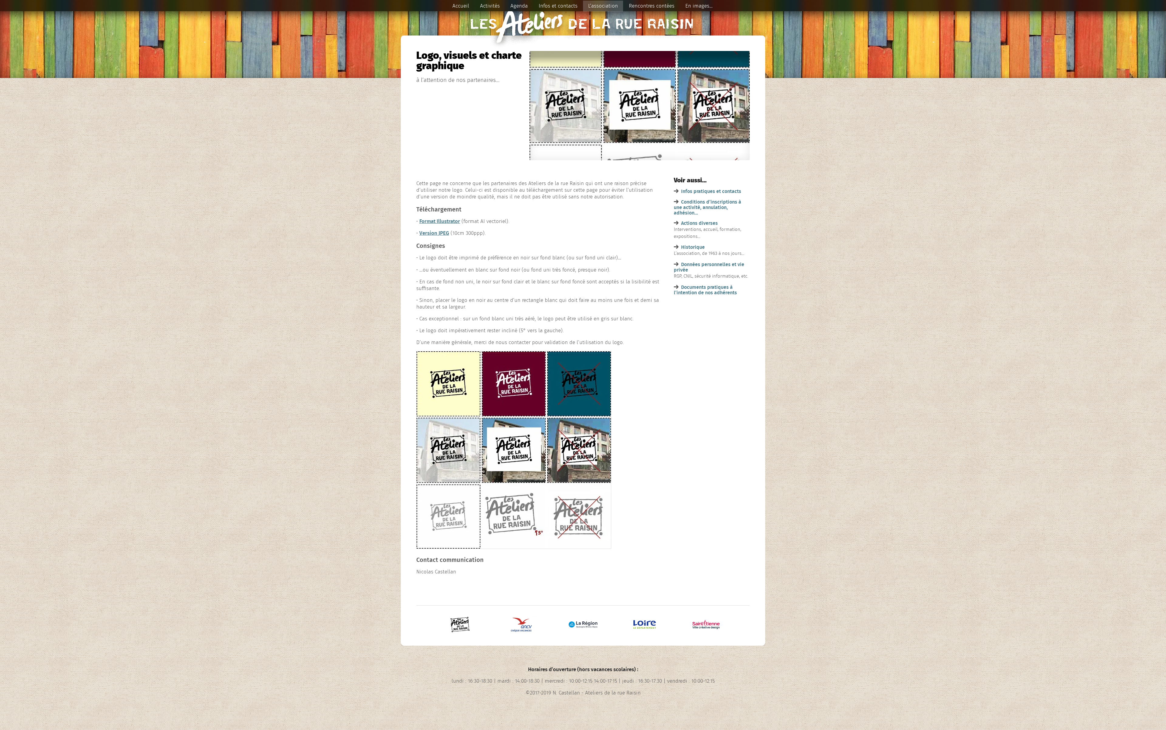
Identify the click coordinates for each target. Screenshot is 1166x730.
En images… (699, 5)
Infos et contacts (558, 5)
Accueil (460, 5)
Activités (490, 5)
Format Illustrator (439, 221)
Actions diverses (699, 223)
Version (434, 233)
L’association (603, 5)
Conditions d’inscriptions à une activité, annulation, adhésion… (707, 207)
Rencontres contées (651, 5)
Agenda (519, 5)
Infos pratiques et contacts (711, 191)
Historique (693, 247)
